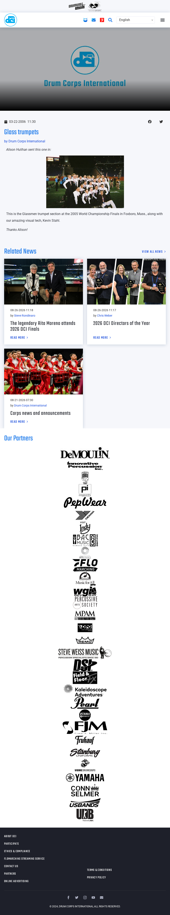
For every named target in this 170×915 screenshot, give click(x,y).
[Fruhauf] (85, 740)
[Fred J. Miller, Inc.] (85, 727)
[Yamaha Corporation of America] (85, 777)
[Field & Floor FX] (85, 677)
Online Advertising (16, 881)
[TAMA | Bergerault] (85, 715)
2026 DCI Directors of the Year (121, 323)
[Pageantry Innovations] (85, 490)
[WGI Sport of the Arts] (85, 590)
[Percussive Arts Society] (85, 603)
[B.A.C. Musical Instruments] (85, 540)
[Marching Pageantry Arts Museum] (85, 615)
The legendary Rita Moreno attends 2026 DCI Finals (42, 326)
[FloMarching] (85, 565)
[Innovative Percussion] (85, 465)
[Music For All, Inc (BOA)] (85, 578)
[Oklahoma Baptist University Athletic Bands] (85, 478)
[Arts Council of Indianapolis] (85, 553)
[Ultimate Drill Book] (85, 815)
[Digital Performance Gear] (85, 628)
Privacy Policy (96, 877)
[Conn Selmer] (85, 790)
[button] (162, 20)
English (124, 20)
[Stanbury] (85, 752)
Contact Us (11, 866)
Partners (10, 873)
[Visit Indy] (85, 528)
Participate (11, 844)
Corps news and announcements (40, 413)
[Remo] (85, 640)
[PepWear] (85, 503)
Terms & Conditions (99, 870)
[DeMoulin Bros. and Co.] (85, 453)
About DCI (10, 836)
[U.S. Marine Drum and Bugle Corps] (85, 765)
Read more (17, 338)
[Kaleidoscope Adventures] (85, 690)
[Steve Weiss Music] (85, 652)
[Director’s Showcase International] (85, 665)
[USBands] (85, 802)
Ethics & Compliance (17, 851)
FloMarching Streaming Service (24, 859)
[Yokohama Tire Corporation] (85, 515)
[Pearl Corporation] (85, 702)
